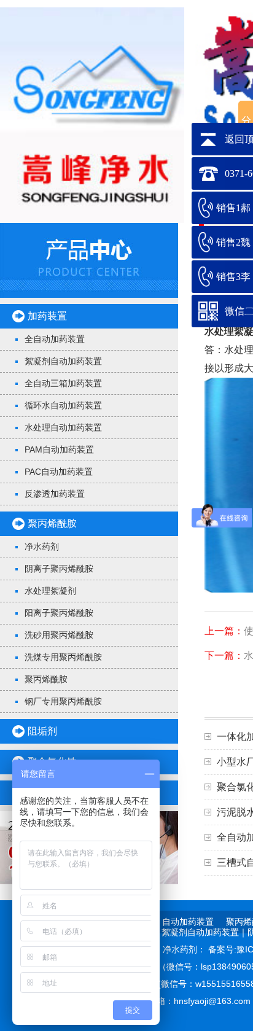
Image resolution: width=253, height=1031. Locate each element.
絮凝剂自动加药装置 (63, 361)
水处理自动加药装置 (63, 427)
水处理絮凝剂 (50, 591)
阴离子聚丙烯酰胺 (59, 569)
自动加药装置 (188, 922)
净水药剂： (185, 949)
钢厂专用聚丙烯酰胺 (63, 701)
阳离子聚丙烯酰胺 (59, 613)
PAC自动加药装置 (59, 472)
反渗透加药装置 (55, 494)
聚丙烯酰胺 (52, 523)
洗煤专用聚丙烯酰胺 (63, 657)
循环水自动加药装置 (63, 405)
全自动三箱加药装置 (63, 383)
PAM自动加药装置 (59, 449)
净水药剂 (42, 546)
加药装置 (47, 316)
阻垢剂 (42, 731)
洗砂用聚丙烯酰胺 (59, 635)
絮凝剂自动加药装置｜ (204, 932)
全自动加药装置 (55, 339)
